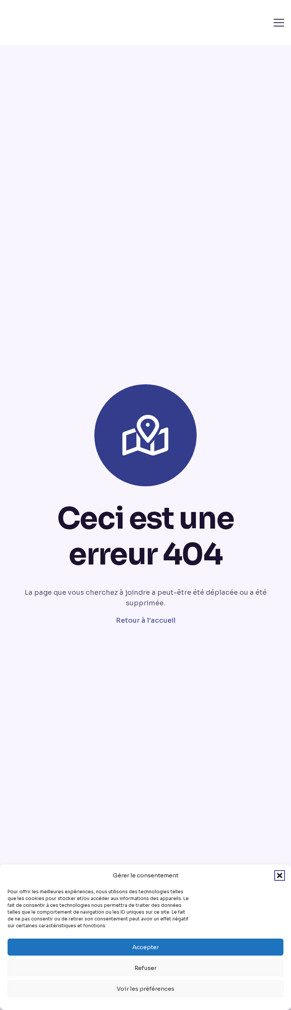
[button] (279, 875)
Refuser (145, 967)
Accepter (145, 947)
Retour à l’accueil (145, 620)
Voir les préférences (145, 988)
